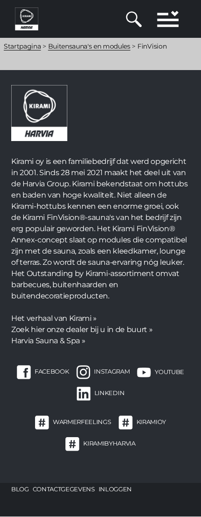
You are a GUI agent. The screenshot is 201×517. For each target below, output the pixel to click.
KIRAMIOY (151, 422)
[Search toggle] (134, 19)
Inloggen (115, 489)
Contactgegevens (64, 489)
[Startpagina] (26, 18)
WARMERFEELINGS (82, 422)
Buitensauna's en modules (89, 46)
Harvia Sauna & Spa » (48, 340)
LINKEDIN (109, 393)
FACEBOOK (52, 371)
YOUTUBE (169, 371)
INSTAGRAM (111, 371)
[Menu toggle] (168, 19)
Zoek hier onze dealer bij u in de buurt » (81, 329)
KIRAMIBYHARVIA (109, 443)
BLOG (20, 489)
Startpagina (22, 46)
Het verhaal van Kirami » (54, 318)
